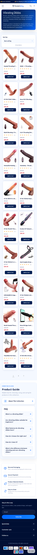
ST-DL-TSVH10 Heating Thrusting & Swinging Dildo (26, 198)
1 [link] (13, 376)
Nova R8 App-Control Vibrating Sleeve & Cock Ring (26, 325)
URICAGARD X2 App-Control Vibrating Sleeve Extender (10, 295)
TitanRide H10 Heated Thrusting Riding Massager (10, 355)
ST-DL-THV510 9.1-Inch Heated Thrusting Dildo (10, 262)
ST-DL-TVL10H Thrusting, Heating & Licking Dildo (10, 229)
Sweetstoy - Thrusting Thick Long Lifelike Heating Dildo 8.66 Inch (26, 165)
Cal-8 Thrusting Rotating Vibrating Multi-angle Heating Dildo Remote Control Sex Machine (26, 132)
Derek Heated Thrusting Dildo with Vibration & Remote (10, 325)
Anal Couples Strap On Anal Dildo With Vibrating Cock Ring (26, 262)
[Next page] (24, 376)
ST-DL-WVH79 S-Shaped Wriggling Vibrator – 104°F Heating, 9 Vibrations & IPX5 (10, 198)
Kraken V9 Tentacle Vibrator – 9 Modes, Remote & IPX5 (26, 229)
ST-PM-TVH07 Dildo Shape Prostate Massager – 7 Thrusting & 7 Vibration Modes (10, 99)
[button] (3, 6)
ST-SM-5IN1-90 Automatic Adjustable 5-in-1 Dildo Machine (26, 355)
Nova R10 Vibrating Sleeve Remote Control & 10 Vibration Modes (26, 99)
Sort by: (5, 37)
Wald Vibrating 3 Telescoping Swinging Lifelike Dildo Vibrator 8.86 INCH (10, 132)
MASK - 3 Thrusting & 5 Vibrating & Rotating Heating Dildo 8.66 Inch (26, 66)
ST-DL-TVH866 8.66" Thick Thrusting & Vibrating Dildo (26, 295)
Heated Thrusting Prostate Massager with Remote (10, 66)
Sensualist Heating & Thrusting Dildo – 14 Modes (10, 165)
